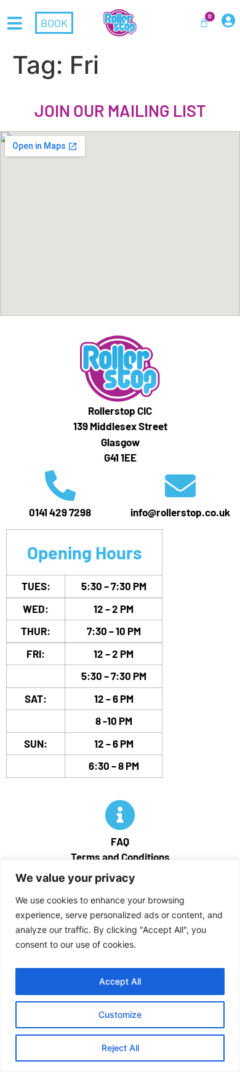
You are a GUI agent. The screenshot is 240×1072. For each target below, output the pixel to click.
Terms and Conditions (120, 856)
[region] (120, 966)
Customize (120, 1014)
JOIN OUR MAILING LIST (120, 110)
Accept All (120, 981)
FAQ (120, 841)
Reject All (120, 1047)
